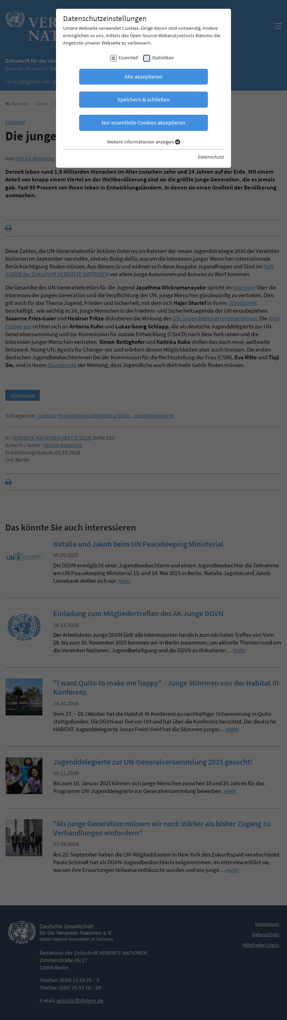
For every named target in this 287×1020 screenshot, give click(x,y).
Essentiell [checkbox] (129, 57)
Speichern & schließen (143, 99)
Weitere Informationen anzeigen (141, 142)
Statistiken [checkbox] (163, 57)
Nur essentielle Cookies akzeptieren (144, 122)
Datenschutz (211, 157)
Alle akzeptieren (143, 76)
